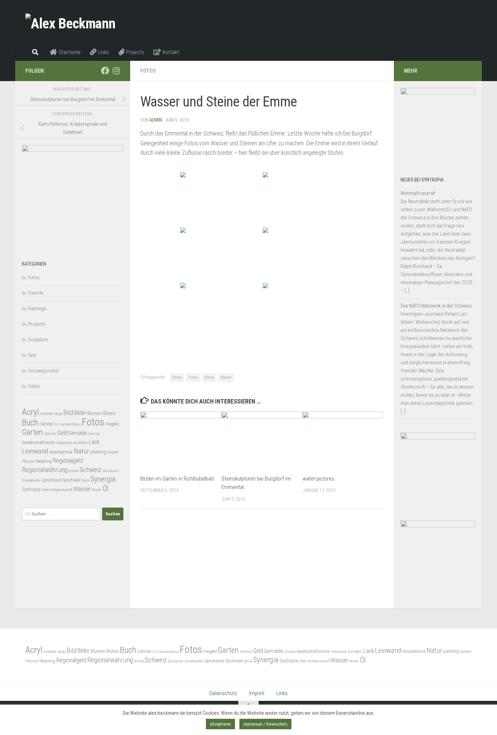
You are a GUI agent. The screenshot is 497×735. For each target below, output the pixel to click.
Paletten (113, 452)
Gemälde (77, 433)
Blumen (94, 413)
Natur (81, 451)
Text (32, 355)
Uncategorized (43, 371)
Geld (62, 433)
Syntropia (31, 489)
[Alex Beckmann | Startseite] (70, 22)
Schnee (73, 471)
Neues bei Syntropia (422, 179)
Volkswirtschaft (61, 490)
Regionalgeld (68, 460)
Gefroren (50, 434)
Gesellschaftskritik (38, 442)
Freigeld (112, 423)
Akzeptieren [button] (220, 724)
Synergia (103, 479)
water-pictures (318, 478)
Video (34, 386)
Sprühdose (52, 480)
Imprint (256, 693)
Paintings (37, 308)
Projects (36, 324)
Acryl (30, 412)
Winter (96, 490)
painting (98, 452)
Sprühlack (71, 480)
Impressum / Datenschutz (265, 724)
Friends (35, 293)
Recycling (44, 461)
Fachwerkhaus (70, 424)
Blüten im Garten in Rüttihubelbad (177, 478)
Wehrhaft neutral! (418, 193)
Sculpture (38, 340)
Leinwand (35, 451)
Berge (58, 414)
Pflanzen (28, 461)
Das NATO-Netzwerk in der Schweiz (436, 306)
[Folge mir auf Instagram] (116, 71)
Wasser (226, 377)
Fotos (148, 71)
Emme (177, 377)
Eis (56, 424)
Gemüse (94, 434)
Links (282, 693)
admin (155, 120)
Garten (32, 432)
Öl (105, 488)
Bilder (80, 413)
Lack (94, 442)
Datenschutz (223, 693)
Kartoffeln (81, 443)
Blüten (109, 413)
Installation (64, 443)
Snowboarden (31, 480)
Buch (30, 422)
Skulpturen (110, 471)
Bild (68, 413)
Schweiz (90, 470)
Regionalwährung (45, 470)
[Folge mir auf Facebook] (105, 71)
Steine (209, 377)
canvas (46, 424)
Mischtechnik (61, 452)
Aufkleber (46, 414)
